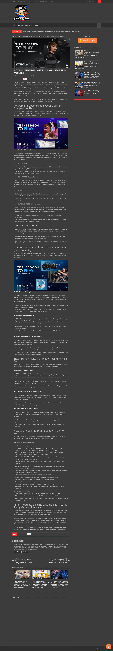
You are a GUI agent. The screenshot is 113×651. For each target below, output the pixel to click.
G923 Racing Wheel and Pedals (23, 370)
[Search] (99, 1)
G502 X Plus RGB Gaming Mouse (24, 292)
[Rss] (87, 2)
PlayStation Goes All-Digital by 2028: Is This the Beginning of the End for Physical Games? (92, 84)
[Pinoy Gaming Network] (21, 13)
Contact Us (51, 1)
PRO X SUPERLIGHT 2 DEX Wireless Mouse (27, 204)
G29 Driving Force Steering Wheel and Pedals (28, 391)
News (18, 36)
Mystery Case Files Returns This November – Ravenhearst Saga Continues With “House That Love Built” (24, 561)
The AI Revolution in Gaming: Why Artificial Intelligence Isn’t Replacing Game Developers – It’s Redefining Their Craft (51, 31)
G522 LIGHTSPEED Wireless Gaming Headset (28, 336)
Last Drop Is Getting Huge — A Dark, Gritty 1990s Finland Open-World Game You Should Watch (58, 561)
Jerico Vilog (17, 75)
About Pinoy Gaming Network (40, 1)
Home (30, 1)
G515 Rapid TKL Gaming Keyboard (24, 315)
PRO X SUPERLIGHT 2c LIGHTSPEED (25, 225)
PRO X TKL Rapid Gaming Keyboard (25, 150)
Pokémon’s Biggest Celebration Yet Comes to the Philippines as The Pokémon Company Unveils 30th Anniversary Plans (40, 584)
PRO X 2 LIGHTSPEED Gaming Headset (26, 177)
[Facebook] (89, 2)
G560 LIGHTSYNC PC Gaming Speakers (26, 408)
